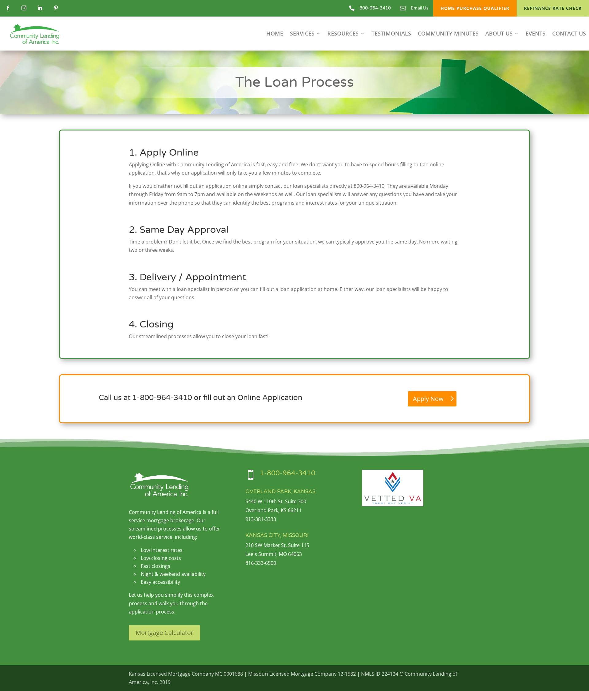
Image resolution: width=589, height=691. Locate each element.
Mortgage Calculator (164, 633)
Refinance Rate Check (553, 8)
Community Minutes (448, 34)
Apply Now (428, 399)
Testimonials (391, 34)
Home (274, 34)
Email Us (420, 8)
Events (535, 34)
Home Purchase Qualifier (475, 8)
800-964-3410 (375, 8)
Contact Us (569, 34)
